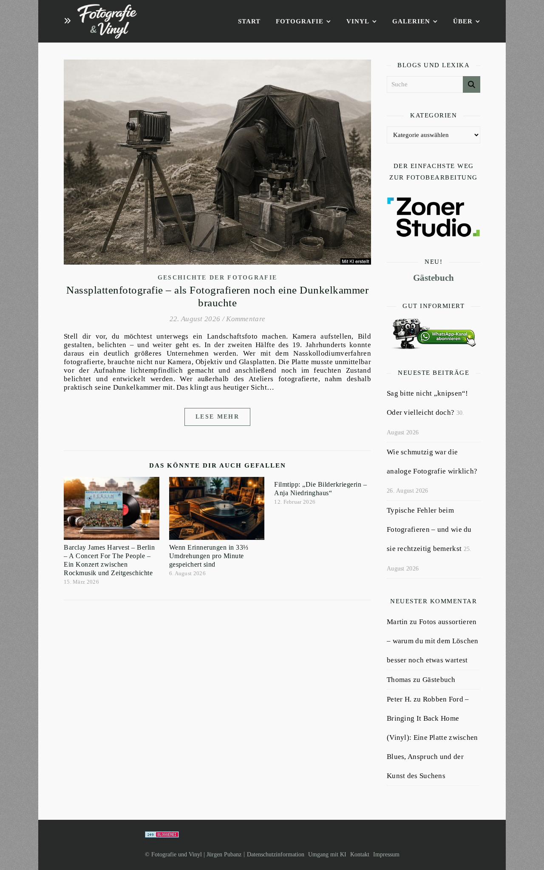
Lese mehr (217, 417)
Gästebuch (433, 278)
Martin (397, 622)
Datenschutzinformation (275, 854)
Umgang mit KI (327, 854)
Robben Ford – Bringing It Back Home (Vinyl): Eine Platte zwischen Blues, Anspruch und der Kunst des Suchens (432, 737)
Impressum (386, 854)
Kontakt (359, 854)
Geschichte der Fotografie (218, 277)
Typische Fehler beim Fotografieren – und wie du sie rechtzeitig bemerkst (429, 529)
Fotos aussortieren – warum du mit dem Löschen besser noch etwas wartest (433, 641)
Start (249, 21)
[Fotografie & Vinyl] (107, 21)
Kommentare (245, 319)
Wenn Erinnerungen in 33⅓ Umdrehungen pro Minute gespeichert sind (209, 556)
